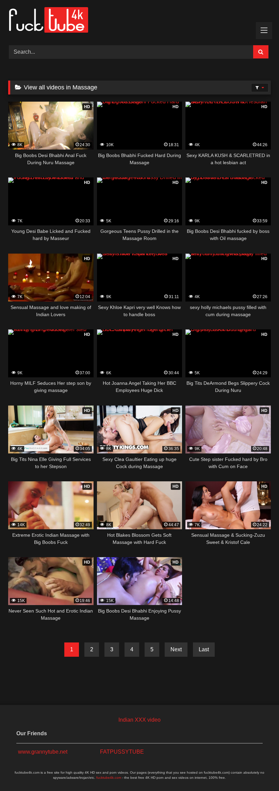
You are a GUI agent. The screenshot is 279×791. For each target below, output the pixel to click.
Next (176, 649)
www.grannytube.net (42, 752)
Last (204, 649)
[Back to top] (257, 770)
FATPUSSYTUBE (122, 752)
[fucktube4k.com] (139, 20)
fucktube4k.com (108, 777)
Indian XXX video (139, 720)
